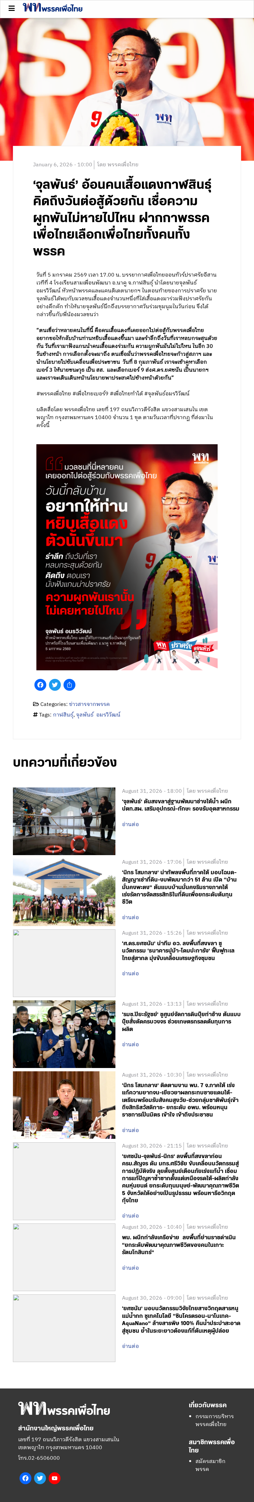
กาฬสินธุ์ (63, 715)
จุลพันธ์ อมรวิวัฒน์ (98, 715)
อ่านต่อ (130, 825)
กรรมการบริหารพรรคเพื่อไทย (214, 1420)
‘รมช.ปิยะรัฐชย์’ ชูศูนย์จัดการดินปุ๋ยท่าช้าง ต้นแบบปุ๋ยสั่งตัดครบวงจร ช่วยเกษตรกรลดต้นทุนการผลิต (181, 1022)
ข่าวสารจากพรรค (89, 704)
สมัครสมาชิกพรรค (210, 1465)
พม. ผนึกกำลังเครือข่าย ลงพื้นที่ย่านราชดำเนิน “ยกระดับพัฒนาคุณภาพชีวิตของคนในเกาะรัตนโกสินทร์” (179, 1245)
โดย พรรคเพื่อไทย (118, 164)
